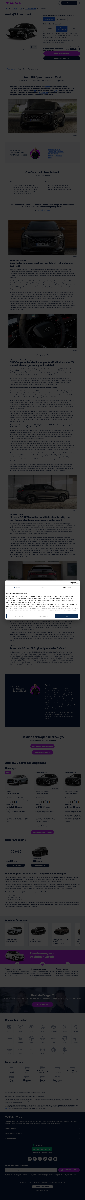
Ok (67, 616)
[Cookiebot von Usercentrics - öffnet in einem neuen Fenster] (71, 583)
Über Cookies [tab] (67, 587)
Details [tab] (43, 587)
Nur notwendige (18, 616)
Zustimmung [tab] (17, 587)
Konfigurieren (42, 616)
